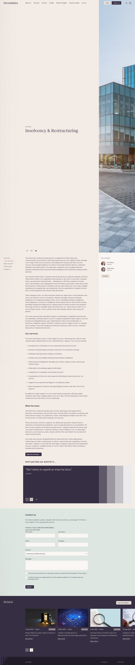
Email (27, 541)
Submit (29, 587)
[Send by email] (31, 251)
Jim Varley (64, 411)
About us (28, 3)
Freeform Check (31, 528)
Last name (61, 532)
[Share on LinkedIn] (36, 251)
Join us (84, 3)
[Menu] (130, 3)
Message (28, 559)
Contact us (116, 3)
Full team (105, 276)
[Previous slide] (27, 499)
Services (36, 3)
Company (61, 541)
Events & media (74, 3)
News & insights (61, 3)
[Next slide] (31, 499)
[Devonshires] (13, 3)
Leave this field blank (32, 530)
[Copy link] (27, 251)
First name (28, 532)
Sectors (44, 3)
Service (27, 550)
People (51, 3)
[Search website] (126, 3)
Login (107, 3)
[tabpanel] (73, 630)
